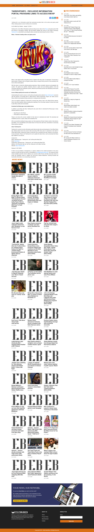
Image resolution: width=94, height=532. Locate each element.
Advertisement (45, 518)
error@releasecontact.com (42, 152)
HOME (13, 5)
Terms (43, 514)
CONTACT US (34, 5)
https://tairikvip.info (49, 95)
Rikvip (46, 29)
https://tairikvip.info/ (20, 145)
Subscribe (71, 521)
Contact (43, 521)
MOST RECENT (19, 5)
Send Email (16, 141)
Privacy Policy (45, 516)
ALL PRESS (27, 5)
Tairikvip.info (14, 32)
